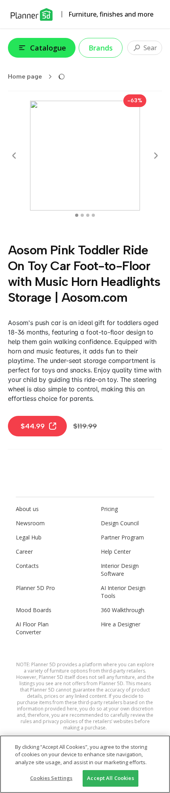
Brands (101, 48)
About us (27, 509)
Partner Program (122, 537)
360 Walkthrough (122, 610)
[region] (85, 764)
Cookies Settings (51, 778)
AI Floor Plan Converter (32, 628)
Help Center (116, 551)
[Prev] (14, 155)
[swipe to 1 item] (82, 215)
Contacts (27, 565)
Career (24, 551)
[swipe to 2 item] (87, 215)
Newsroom (30, 523)
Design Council (120, 523)
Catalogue (48, 48)
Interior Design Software (120, 569)
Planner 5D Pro (35, 588)
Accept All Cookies (110, 778)
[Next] (155, 155)
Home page (25, 76)
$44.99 (33, 426)
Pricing (109, 509)
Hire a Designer (120, 624)
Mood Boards (33, 610)
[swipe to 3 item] (93, 215)
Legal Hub (29, 537)
